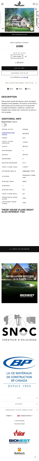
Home (12, 42)
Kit (25, 56)
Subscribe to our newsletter (19, 410)
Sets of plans (19, 53)
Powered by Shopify (19, 423)
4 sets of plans (17, 56)
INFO (19, 398)
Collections (18, 42)
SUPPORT (19, 404)
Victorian (25, 42)
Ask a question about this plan (19, 82)
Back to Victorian (20, 249)
